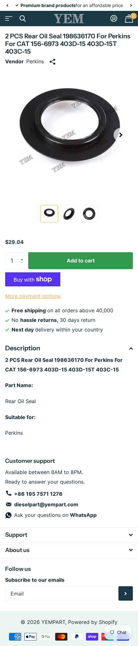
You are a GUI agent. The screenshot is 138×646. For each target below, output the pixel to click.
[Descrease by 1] (23, 267)
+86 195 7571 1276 (38, 494)
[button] (7, 5)
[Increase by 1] (23, 255)
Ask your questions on (55, 515)
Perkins (35, 61)
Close (22, 18)
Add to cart (81, 260)
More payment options (32, 296)
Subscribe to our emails (35, 580)
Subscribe (125, 593)
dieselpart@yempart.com (46, 504)
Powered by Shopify (92, 622)
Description (22, 348)
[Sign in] (113, 18)
